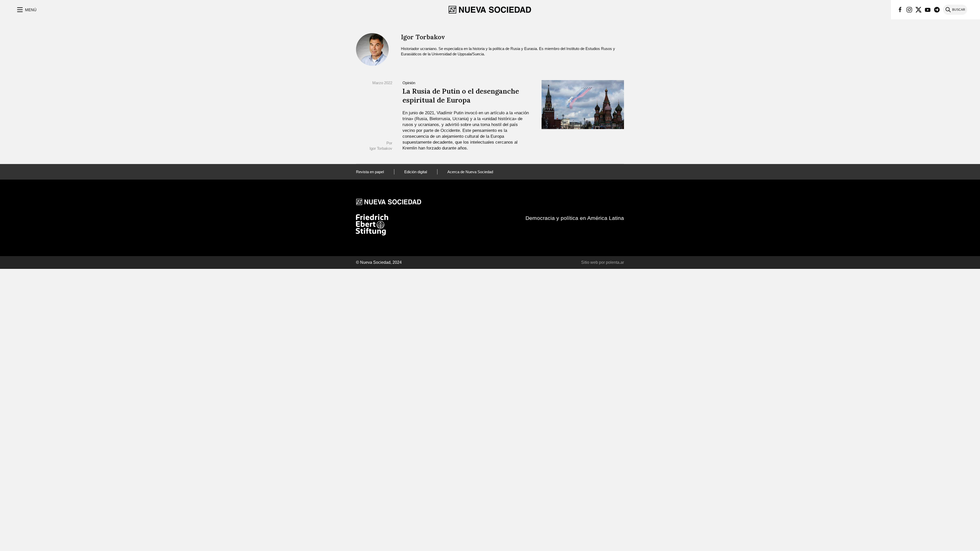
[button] (26, 10)
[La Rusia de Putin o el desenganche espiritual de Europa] (583, 104)
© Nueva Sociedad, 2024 (379, 262)
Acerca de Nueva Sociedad (470, 172)
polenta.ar (615, 262)
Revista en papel (370, 172)
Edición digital (415, 172)
